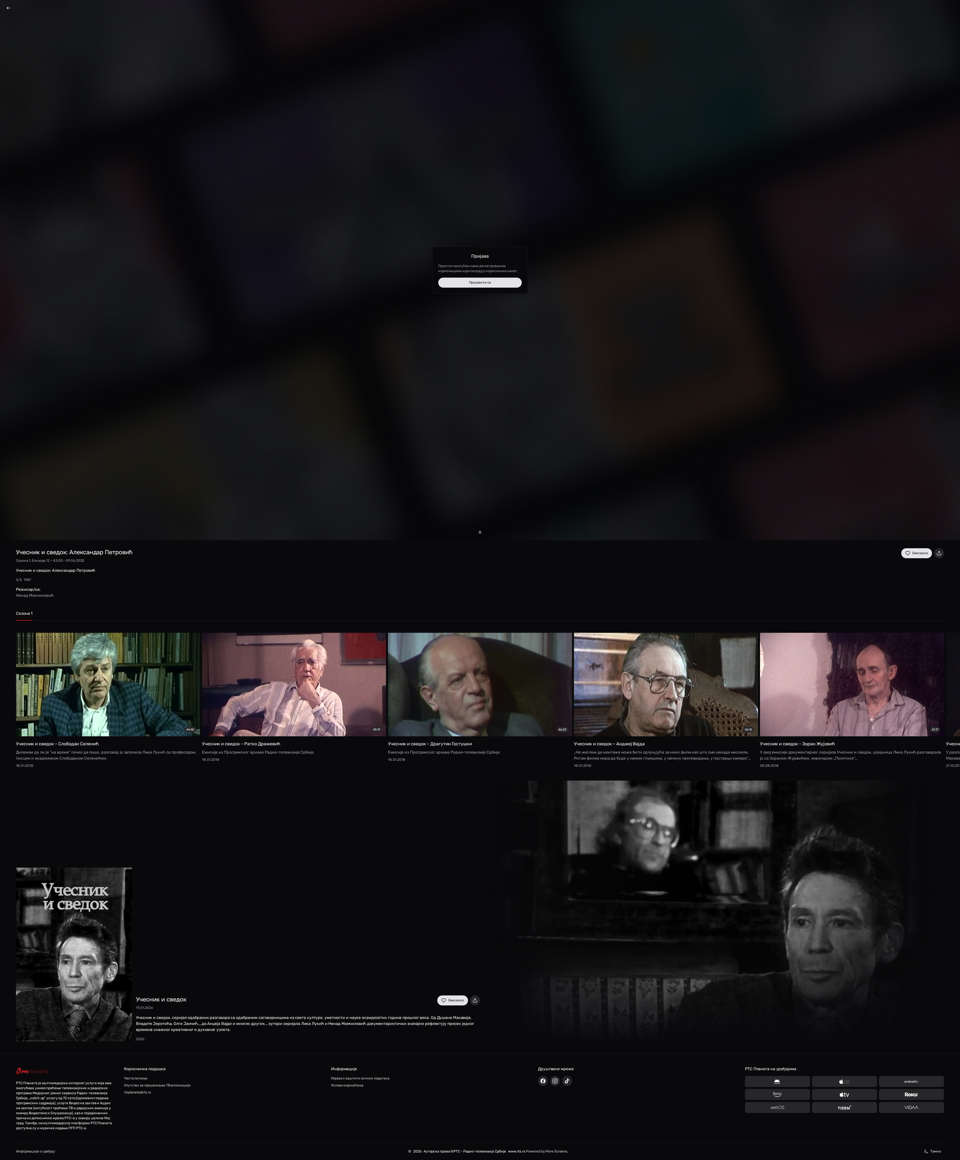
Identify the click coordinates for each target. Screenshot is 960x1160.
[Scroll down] (480, 532)
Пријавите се (480, 282)
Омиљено (920, 553)
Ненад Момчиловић (35, 595)
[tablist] (480, 616)
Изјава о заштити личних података (360, 1078)
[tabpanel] (480, 697)
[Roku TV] (911, 1094)
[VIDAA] (911, 1107)
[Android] (777, 1081)
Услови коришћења (347, 1085)
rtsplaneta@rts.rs (137, 1092)
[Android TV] (911, 1081)
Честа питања (135, 1078)
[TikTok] (567, 1081)
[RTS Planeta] (32, 1071)
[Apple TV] (844, 1094)
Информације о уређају (35, 1151)
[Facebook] (543, 1081)
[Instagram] (555, 1081)
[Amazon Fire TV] (777, 1094)
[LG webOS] (777, 1107)
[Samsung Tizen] (844, 1107)
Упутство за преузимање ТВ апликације (157, 1085)
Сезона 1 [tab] (24, 613)
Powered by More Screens (546, 1151)
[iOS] (844, 1081)
